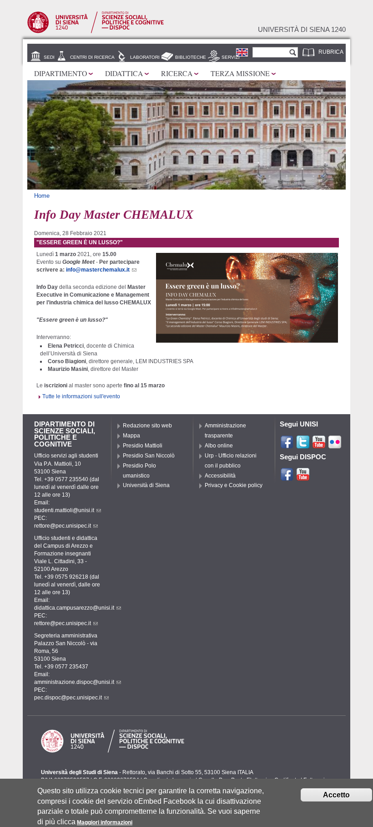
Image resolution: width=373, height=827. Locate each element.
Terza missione (240, 73)
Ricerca (176, 73)
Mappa (131, 435)
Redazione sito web (147, 425)
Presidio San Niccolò (149, 455)
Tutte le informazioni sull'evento (81, 396)
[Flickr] (335, 445)
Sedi (49, 57)
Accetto (336, 795)
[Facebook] (287, 445)
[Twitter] (303, 445)
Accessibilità (220, 476)
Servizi (231, 57)
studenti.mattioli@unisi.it (64, 510)
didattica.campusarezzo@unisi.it (74, 608)
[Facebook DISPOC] (287, 477)
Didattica (124, 73)
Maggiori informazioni (104, 822)
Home (42, 195)
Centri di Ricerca (92, 57)
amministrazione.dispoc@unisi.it (74, 682)
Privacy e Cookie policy (233, 485)
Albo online (219, 445)
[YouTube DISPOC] (303, 477)
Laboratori (145, 57)
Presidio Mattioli (142, 445)
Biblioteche (190, 57)
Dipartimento (60, 73)
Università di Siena (146, 485)
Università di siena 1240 (302, 29)
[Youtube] (319, 445)
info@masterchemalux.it (98, 270)
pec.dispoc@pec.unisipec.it (68, 697)
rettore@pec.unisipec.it (62, 526)
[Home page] (95, 31)
